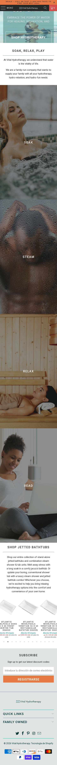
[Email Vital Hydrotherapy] (39, 734)
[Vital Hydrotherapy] (28, 8)
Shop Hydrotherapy (28, 37)
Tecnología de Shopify (42, 743)
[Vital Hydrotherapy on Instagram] (34, 734)
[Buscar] (45, 8)
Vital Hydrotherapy (21, 743)
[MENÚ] (1, 8)
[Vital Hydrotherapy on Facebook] (22, 734)
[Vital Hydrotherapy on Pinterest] (28, 734)
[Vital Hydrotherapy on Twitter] (17, 734)
